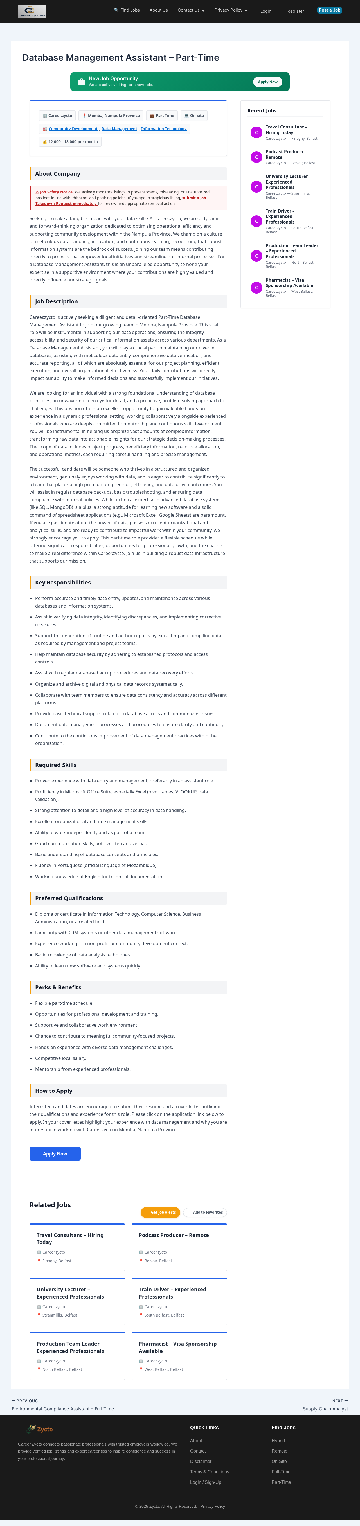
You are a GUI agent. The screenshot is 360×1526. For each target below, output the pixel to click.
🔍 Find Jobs (127, 10)
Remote (279, 1451)
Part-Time (281, 1482)
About (196, 1440)
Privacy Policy (228, 10)
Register (295, 11)
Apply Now (55, 1154)
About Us (159, 10)
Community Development (73, 128)
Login (265, 11)
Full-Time (281, 1471)
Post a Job (329, 10)
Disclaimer (201, 1461)
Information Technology (164, 128)
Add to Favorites (208, 1212)
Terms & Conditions (209, 1471)
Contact (198, 1451)
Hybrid (278, 1440)
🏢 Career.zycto (57, 115)
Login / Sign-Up (205, 1482)
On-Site (279, 1461)
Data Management (119, 128)
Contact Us (189, 10)
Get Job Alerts (163, 1212)
